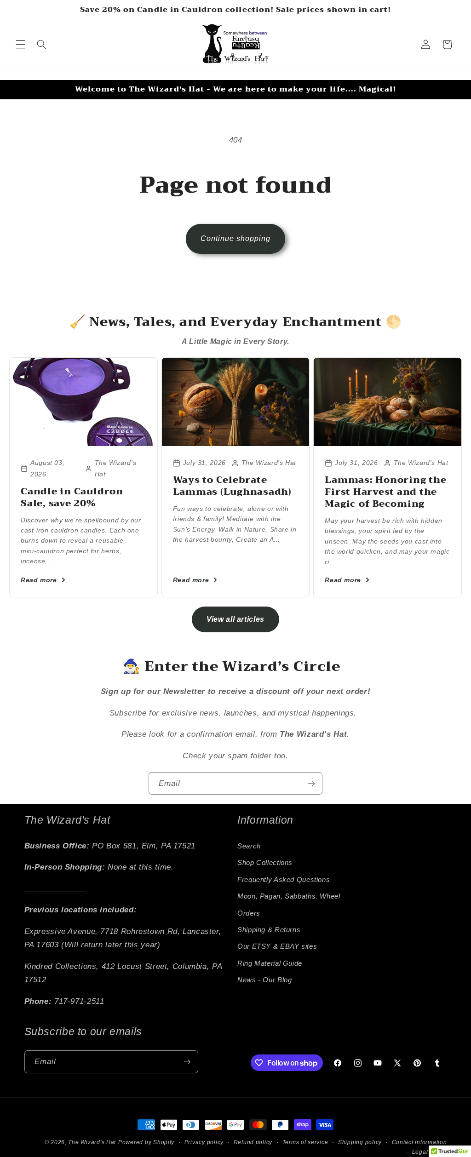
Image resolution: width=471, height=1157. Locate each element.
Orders (248, 913)
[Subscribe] (311, 783)
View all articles (235, 619)
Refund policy (253, 1142)
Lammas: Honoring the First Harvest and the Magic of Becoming (385, 492)
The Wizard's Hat (92, 1142)
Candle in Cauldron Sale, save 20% (72, 497)
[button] (20, 44)
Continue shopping (236, 238)
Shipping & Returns (268, 930)
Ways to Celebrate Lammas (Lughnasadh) (232, 486)
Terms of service (305, 1142)
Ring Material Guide (269, 963)
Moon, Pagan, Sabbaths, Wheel (288, 896)
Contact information (419, 1142)
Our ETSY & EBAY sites (277, 946)
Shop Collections (265, 862)
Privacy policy (204, 1142)
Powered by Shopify (146, 1142)
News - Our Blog (264, 980)
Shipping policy (360, 1142)
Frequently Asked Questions (283, 879)
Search (249, 846)
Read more (39, 580)
